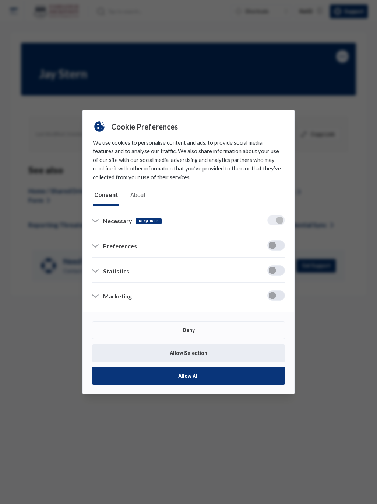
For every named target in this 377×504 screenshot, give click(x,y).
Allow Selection (188, 353)
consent (106, 195)
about (137, 195)
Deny (189, 330)
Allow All (188, 376)
